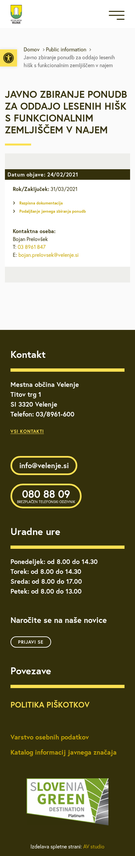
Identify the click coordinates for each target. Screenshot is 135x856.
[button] (8, 58)
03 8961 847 (32, 247)
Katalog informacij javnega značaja (63, 752)
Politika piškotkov (49, 704)
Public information (66, 49)
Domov (32, 49)
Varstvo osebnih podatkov (49, 737)
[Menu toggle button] (117, 16)
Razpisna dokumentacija (41, 203)
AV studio (94, 846)
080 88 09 (46, 495)
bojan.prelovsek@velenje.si (48, 255)
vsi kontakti (27, 431)
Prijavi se (31, 642)
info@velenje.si (44, 465)
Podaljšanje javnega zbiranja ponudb (52, 211)
